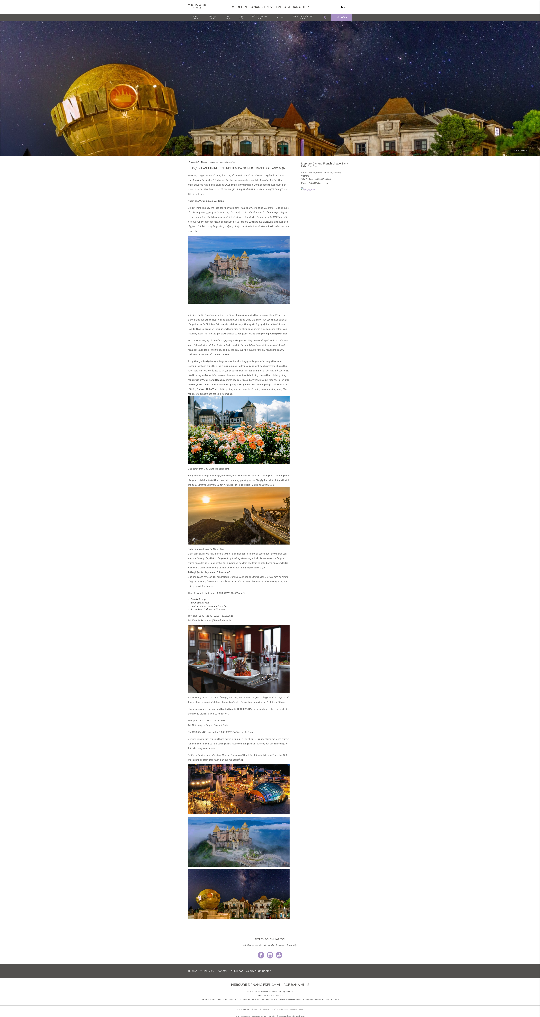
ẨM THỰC (227, 17)
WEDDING (280, 17)
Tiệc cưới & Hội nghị (259, 17)
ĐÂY (239, 760)
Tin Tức (325, 17)
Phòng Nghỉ (212, 17)
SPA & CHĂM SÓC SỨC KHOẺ (303, 17)
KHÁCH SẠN (196, 17)
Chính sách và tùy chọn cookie (251, 971)
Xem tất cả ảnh (520, 150)
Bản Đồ (254, 1009)
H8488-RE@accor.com (318, 183)
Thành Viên (207, 971)
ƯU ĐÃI (241, 17)
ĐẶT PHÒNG (342, 18)
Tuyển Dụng (283, 1009)
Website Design (297, 1009)
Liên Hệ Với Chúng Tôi (267, 1009)
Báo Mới (222, 971)
